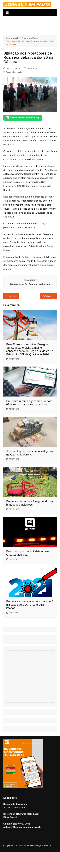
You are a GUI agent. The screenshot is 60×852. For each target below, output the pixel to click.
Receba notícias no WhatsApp (24, 117)
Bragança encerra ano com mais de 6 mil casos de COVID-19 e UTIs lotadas (29, 605)
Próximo (47, 296)
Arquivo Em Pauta (14, 72)
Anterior (13, 296)
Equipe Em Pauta (13, 68)
